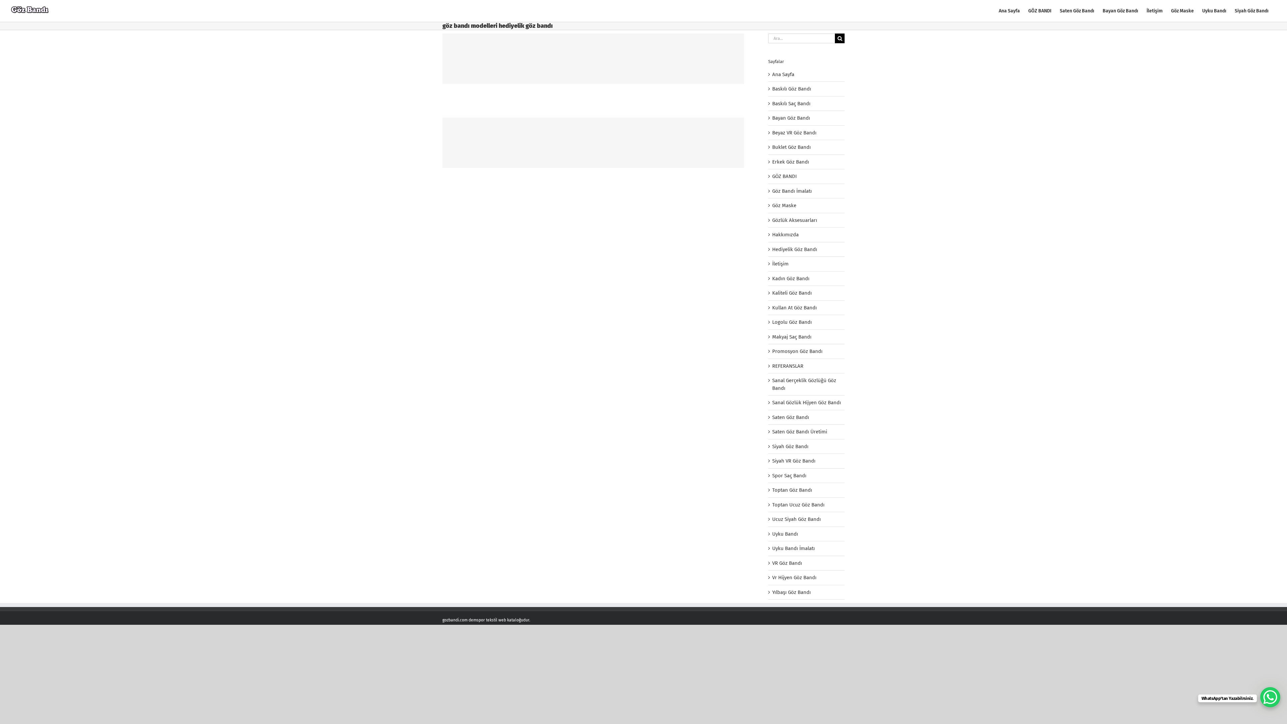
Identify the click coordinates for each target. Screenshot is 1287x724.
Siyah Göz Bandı (790, 446)
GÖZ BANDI (784, 176)
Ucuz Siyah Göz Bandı (796, 519)
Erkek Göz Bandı (790, 162)
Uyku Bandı (785, 534)
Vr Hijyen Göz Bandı (794, 578)
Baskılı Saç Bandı (791, 104)
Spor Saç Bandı (789, 476)
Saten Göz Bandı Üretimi (799, 432)
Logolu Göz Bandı (792, 322)
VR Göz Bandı (787, 563)
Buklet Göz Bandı (791, 147)
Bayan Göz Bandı (791, 118)
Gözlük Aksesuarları (794, 220)
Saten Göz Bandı (790, 417)
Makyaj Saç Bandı (791, 337)
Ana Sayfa (783, 74)
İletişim (780, 264)
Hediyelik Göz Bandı (794, 249)
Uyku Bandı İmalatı (793, 548)
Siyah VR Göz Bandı (793, 461)
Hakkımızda (785, 235)
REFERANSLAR (787, 366)
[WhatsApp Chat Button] (1270, 697)
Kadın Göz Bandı (790, 279)
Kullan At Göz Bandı (794, 308)
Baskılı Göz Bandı (791, 89)
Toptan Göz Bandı (792, 490)
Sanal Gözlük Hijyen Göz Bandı (806, 403)
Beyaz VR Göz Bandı (794, 133)
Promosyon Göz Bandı (797, 351)
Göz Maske (784, 205)
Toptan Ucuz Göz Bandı (798, 505)
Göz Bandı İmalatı (792, 191)
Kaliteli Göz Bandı (792, 293)
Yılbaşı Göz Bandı (791, 592)
